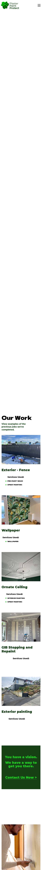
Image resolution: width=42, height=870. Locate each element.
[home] (10, 5)
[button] (39, 5)
